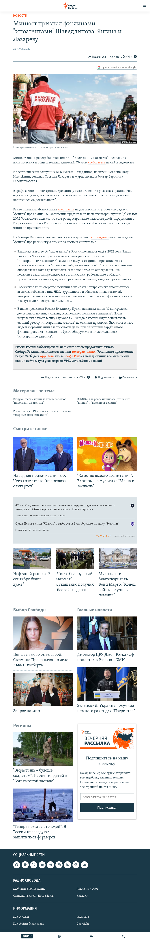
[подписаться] (84, 864)
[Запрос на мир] (43, 689)
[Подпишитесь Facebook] (25, 864)
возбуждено (100, 237)
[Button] (97, 56)
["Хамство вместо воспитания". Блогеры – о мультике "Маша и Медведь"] (107, 454)
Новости (20, 16)
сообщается (97, 162)
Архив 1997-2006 (87, 888)
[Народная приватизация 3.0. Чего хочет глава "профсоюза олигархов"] (43, 454)
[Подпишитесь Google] (16, 864)
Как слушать (21, 917)
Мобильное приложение (29, 888)
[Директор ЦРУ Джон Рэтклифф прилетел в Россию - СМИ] (107, 633)
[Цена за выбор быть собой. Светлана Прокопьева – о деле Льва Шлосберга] (43, 633)
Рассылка (83, 917)
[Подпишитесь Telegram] (50, 864)
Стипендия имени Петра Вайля (33, 895)
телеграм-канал (83, 352)
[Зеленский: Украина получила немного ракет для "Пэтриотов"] (107, 684)
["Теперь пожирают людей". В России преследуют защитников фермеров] (43, 805)
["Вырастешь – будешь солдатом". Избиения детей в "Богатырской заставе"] (43, 749)
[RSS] (67, 864)
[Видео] (91, 936)
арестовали (66, 209)
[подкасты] (59, 936)
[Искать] (123, 936)
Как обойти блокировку (28, 924)
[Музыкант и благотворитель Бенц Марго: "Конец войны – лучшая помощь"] (118, 558)
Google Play (71, 356)
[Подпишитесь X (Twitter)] (33, 864)
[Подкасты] (75, 864)
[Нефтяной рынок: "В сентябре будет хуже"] (32, 558)
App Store (47, 356)
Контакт (82, 895)
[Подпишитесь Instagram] (58, 864)
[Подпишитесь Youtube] (42, 864)
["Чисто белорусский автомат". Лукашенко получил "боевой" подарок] (75, 558)
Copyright (83, 924)
